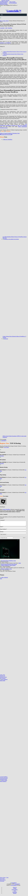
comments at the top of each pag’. (19, 102)
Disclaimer (15, 892)
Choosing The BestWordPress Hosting (4, 1)
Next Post (9, 134)
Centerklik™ (17, 884)
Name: (1, 526)
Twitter (2, 131)
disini (20, 563)
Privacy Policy (15, 889)
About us (15, 887)
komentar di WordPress (5, 42)
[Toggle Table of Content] (1, 49)
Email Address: (3, 529)
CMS (6, 28)
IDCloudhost (14, 885)
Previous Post (4, 134)
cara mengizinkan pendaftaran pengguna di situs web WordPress (13, 125)
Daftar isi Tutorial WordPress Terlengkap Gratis (10, 133)
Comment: (2, 520)
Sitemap (14, 893)
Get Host (2, 455)
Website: (2, 531)
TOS (15, 890)
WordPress (10, 28)
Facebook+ (8, 131)
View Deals (6, 447)
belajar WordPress (6, 509)
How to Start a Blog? (4, 20)
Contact (14, 888)
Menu (2, 14)
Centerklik (2, 28)
